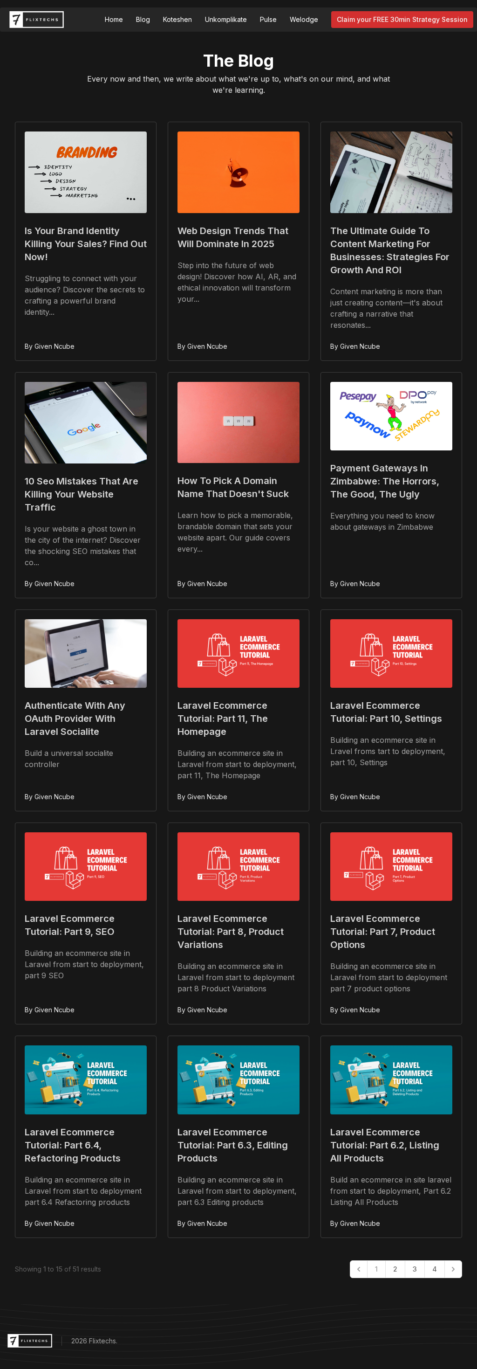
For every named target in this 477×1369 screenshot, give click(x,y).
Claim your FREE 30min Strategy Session (402, 19)
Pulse (268, 19)
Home (114, 19)
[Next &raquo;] (453, 1269)
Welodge (304, 19)
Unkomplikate (226, 19)
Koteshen (177, 19)
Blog (143, 19)
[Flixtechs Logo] (36, 19)
